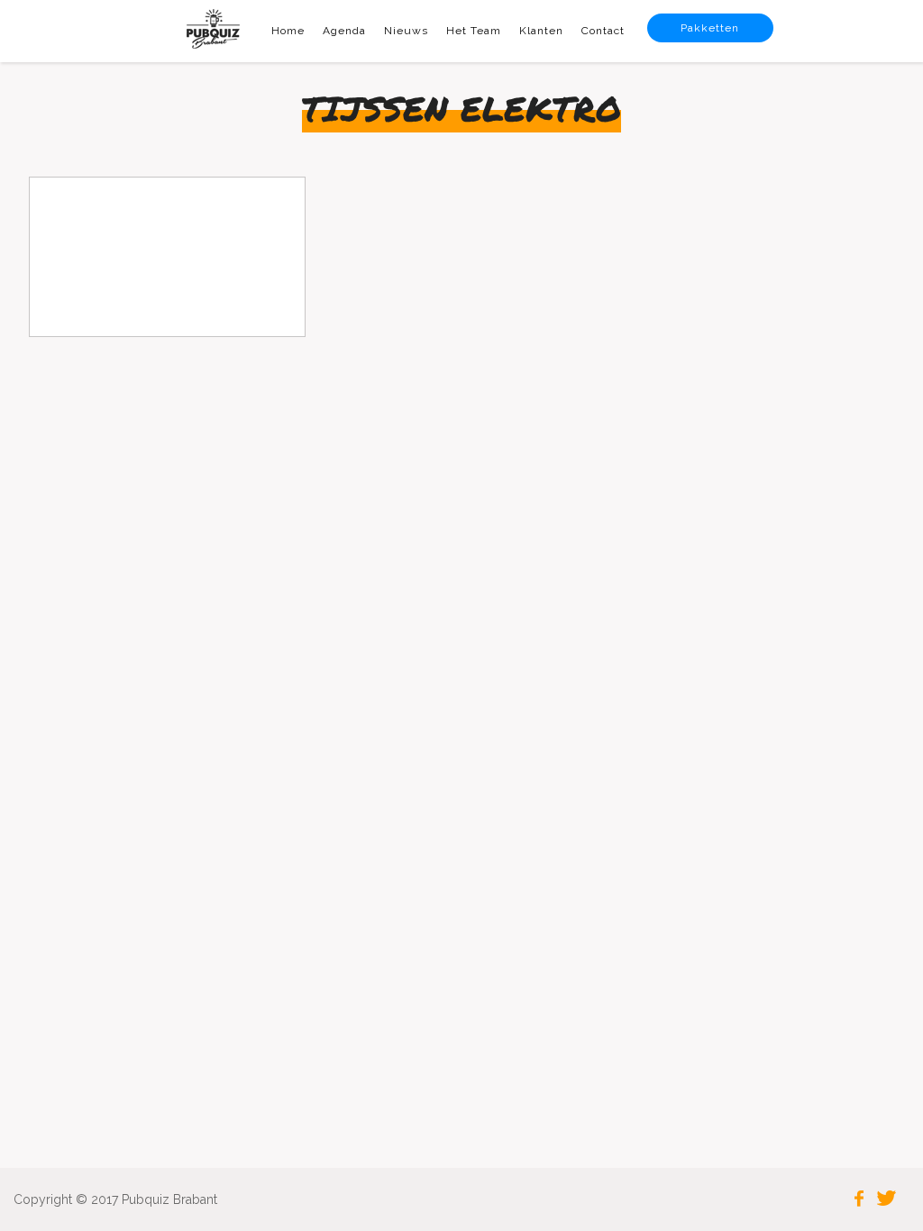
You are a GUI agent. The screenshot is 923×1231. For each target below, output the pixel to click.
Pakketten (710, 28)
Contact (603, 30)
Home (288, 30)
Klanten (541, 30)
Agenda (344, 30)
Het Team (473, 30)
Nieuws (406, 30)
